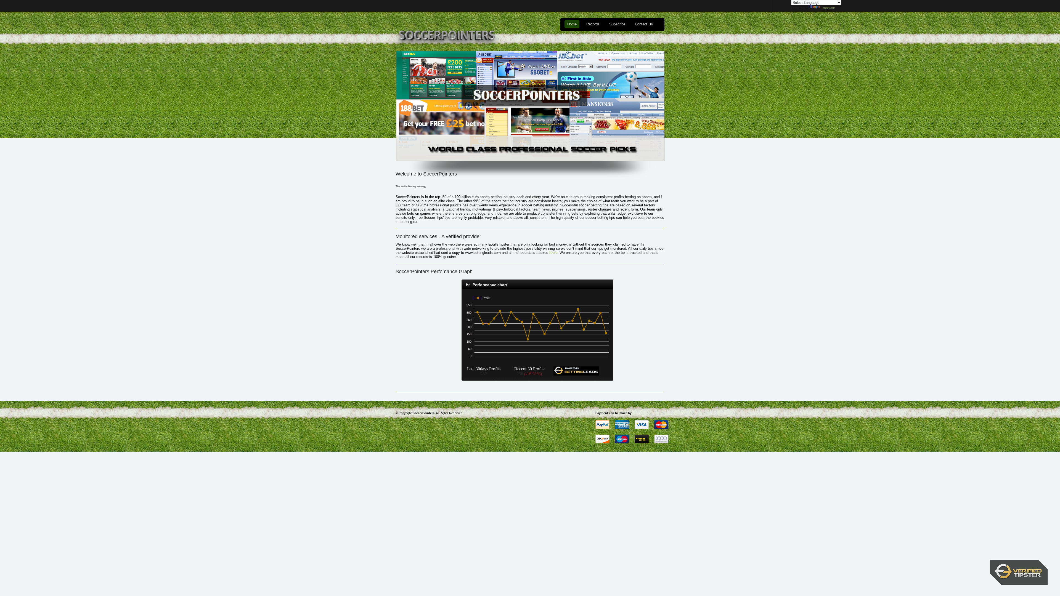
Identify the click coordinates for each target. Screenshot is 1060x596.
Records (593, 24)
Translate (828, 8)
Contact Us (644, 24)
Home (572, 24)
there (553, 253)
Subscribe (617, 24)
